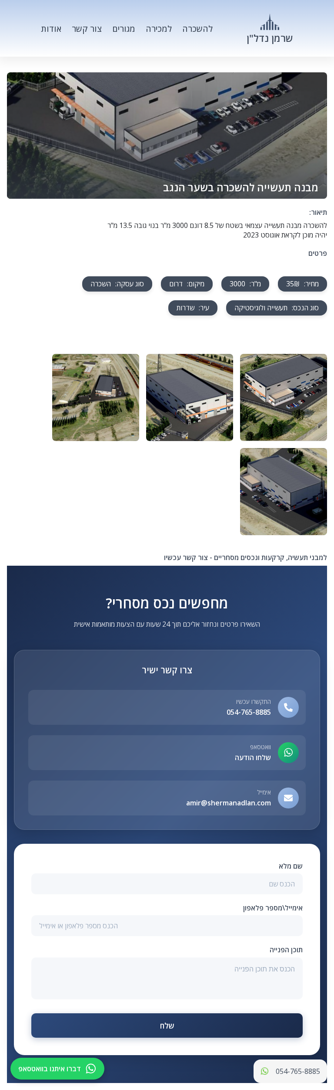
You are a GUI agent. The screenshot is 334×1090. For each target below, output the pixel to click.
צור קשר (87, 28)
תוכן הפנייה (286, 949)
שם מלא (291, 866)
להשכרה (197, 28)
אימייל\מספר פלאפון (273, 908)
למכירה (159, 28)
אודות (51, 28)
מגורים (123, 28)
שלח (167, 1025)
